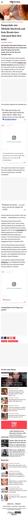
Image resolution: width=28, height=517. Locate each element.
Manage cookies (22, 506)
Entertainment (4, 42)
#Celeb (4, 341)
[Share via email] (11, 338)
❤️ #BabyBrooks (7, 299)
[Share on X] (5, 338)
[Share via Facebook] (2, 338)
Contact (18, 504)
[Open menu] (2, 2)
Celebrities (10, 42)
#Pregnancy (13, 341)
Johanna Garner (19, 22)
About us (10, 504)
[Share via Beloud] (14, 338)
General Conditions (7, 506)
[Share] (8, 338)
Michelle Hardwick (15, 163)
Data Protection (14, 506)
